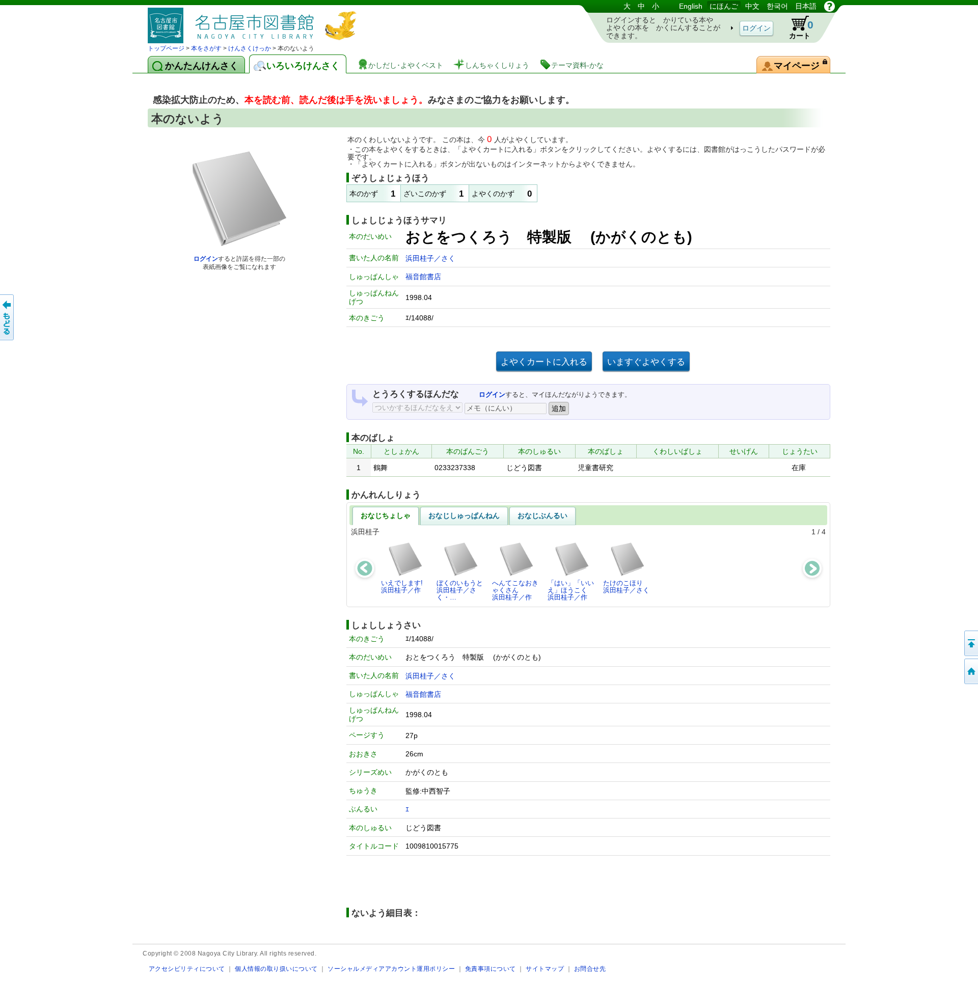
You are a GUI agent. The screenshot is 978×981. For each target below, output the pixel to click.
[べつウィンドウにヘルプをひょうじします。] (829, 6)
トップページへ (970, 671)
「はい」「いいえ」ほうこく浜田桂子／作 (571, 590)
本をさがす (206, 48)
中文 (752, 6)
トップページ (166, 48)
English (690, 6)
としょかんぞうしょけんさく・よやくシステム (254, 21)
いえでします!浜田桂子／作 (402, 586)
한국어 (777, 6)
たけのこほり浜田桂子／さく (626, 586)
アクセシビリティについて (187, 968)
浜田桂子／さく (430, 258)
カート (801, 29)
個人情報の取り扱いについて (276, 968)
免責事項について (490, 968)
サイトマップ (545, 968)
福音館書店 (423, 276)
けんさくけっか (249, 48)
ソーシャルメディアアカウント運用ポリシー (391, 968)
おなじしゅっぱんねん (464, 515)
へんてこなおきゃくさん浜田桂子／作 (515, 590)
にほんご (724, 6)
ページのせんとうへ (970, 643)
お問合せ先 (590, 968)
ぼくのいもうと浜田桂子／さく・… (460, 590)
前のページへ (7, 317)
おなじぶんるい (542, 515)
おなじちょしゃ (386, 515)
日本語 (806, 6)
